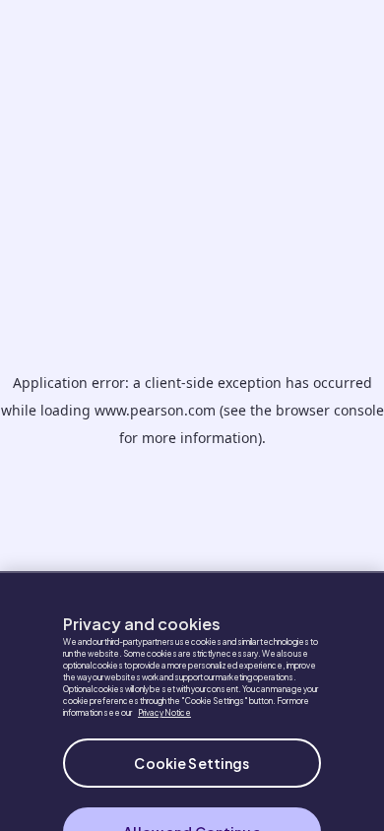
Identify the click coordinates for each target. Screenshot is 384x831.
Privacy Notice (164, 702)
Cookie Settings (191, 752)
